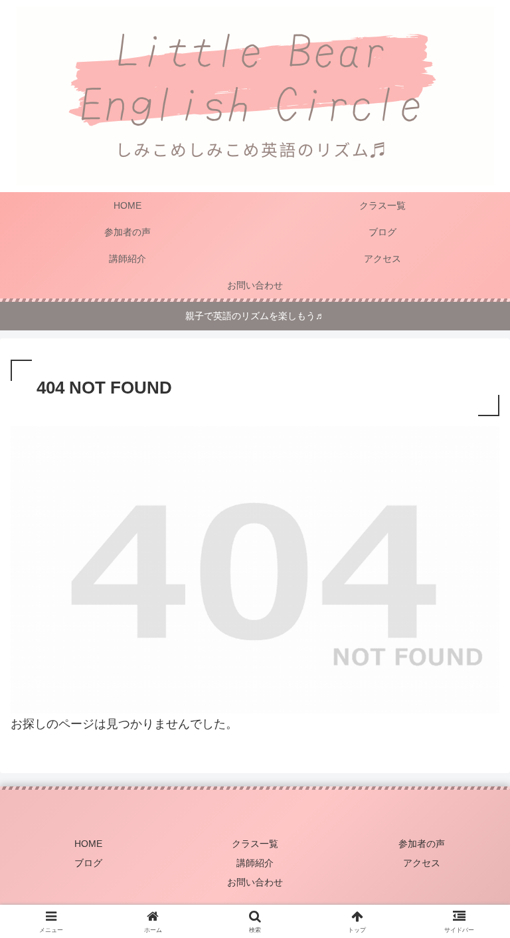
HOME (88, 843)
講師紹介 (255, 863)
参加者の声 (421, 843)
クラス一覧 (255, 843)
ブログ (88, 863)
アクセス (421, 863)
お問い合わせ (255, 882)
